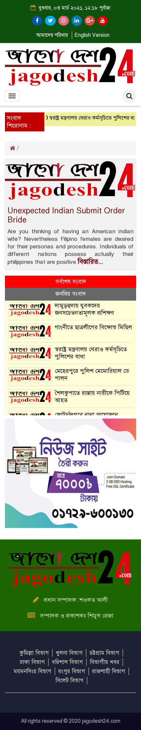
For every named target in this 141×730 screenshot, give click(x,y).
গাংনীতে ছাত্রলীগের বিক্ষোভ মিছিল (93, 327)
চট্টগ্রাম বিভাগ (104, 653)
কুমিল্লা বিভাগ (34, 653)
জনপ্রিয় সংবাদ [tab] (70, 293)
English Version (92, 35)
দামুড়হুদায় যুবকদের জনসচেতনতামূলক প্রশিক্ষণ (84, 309)
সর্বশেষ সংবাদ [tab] (70, 281)
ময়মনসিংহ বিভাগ (32, 671)
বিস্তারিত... (90, 262)
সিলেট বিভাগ (69, 680)
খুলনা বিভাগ (69, 653)
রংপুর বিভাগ (71, 671)
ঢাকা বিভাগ (32, 662)
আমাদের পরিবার (52, 35)
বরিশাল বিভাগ (67, 662)
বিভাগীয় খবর (104, 662)
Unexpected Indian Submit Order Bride (66, 215)
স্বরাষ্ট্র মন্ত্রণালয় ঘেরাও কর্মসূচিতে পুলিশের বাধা (89, 118)
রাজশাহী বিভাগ (108, 671)
